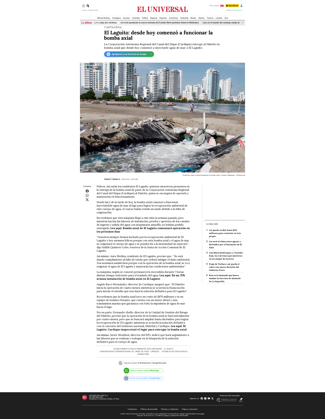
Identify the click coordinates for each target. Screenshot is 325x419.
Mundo (193, 18)
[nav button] (83, 5)
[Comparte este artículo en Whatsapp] (87, 195)
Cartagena (116, 18)
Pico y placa (214, 6)
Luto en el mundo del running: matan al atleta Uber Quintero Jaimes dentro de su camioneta (229, 22)
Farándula (184, 18)
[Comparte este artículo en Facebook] (87, 191)
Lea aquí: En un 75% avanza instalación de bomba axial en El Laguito (141, 277)
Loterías (219, 18)
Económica (173, 18)
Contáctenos (132, 409)
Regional (153, 18)
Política (145, 18)
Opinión (201, 18)
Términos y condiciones (169, 409)
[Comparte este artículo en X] (87, 199)
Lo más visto (212, 224)
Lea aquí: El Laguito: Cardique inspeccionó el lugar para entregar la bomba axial (142, 327)
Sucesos (126, 18)
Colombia (136, 18)
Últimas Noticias (103, 18)
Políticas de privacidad (149, 409)
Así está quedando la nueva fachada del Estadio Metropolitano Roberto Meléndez (142, 22)
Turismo (210, 18)
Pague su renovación (189, 409)
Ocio (226, 18)
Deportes (163, 18)
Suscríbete (233, 5)
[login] (241, 5)
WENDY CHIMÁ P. (112, 179)
